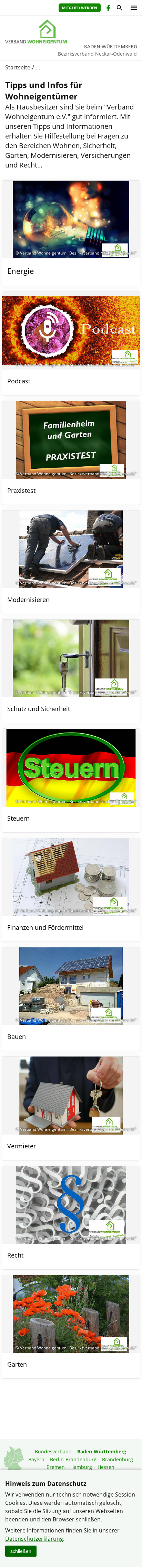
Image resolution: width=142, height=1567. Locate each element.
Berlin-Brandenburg (73, 1459)
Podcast (18, 381)
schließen (20, 1551)
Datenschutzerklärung (34, 1538)
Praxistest (21, 490)
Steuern (18, 818)
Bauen (16, 1036)
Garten (17, 1364)
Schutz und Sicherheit (38, 709)
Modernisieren (28, 599)
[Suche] (119, 8)
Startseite (17, 67)
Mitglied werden (79, 7)
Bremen (56, 1467)
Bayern (36, 1459)
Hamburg (81, 1467)
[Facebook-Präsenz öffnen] (107, 8)
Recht (15, 1255)
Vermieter (21, 1146)
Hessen (106, 1467)
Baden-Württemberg (101, 1451)
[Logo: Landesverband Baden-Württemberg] (71, 31)
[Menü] (132, 7)
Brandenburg (117, 1459)
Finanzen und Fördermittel (45, 927)
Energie (20, 271)
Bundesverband (53, 1451)
